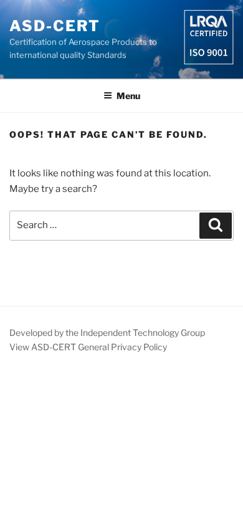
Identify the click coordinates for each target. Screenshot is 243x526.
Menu (128, 95)
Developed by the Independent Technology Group (107, 332)
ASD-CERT (54, 26)
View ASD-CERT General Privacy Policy (88, 347)
